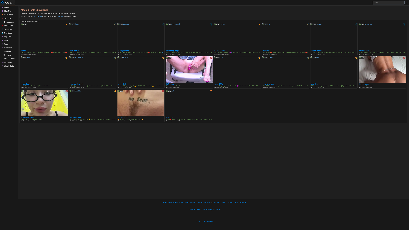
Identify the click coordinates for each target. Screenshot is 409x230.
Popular (7, 36)
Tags (6, 44)
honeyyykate (219, 51)
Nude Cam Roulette (176, 202)
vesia (23, 51)
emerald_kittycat (76, 84)
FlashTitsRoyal (27, 117)
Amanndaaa (364, 84)
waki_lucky (74, 51)
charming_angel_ (173, 51)
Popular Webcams (204, 202)
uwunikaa (25, 84)
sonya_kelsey (268, 84)
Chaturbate (8, 15)
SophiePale (38, 16)
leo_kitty (169, 117)
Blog (236, 202)
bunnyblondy (123, 51)
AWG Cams (9, 3)
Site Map (243, 202)
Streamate (7, 29)
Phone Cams (9, 59)
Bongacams (8, 22)
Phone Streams (190, 202)
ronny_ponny (316, 51)
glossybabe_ (123, 84)
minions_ (266, 51)
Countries (8, 62)
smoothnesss (75, 117)
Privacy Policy (207, 209)
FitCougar (170, 84)
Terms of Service (195, 209)
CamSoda (7, 33)
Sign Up (7, 11)
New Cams (216, 202)
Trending (7, 51)
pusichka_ (315, 84)
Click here (59, 16)
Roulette (7, 55)
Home (165, 202)
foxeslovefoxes (365, 51)
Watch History (9, 66)
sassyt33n (218, 84)
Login (6, 7)
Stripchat (7, 18)
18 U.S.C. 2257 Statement (204, 221)
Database (8, 48)
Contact (217, 209)
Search (230, 202)
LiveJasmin (8, 26)
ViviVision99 (123, 117)
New (6, 40)
